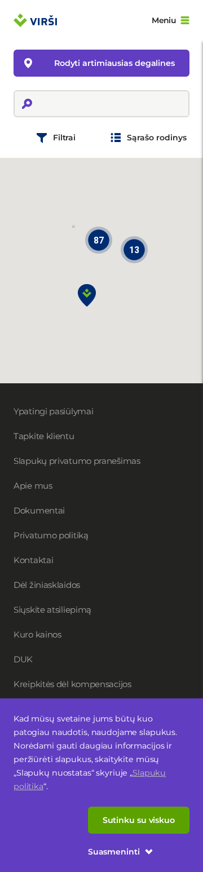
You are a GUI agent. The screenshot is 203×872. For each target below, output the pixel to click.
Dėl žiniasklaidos (47, 584)
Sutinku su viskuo (139, 820)
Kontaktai (33, 560)
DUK (23, 659)
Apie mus (33, 485)
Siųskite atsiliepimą (52, 609)
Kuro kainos (37, 634)
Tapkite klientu (44, 436)
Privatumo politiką (51, 535)
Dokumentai (39, 510)
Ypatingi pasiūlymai (53, 411)
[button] (87, 295)
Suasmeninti (114, 852)
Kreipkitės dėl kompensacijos (72, 684)
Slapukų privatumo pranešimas (77, 460)
